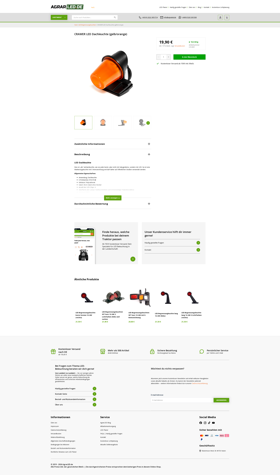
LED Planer (163, 7)
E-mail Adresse (157, 395)
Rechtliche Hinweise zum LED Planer (64, 452)
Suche (115, 17)
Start (75, 25)
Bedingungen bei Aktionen (60, 444)
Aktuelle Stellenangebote (109, 444)
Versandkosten (179, 46)
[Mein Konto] (220, 17)
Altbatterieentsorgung (108, 426)
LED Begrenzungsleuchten (87, 25)
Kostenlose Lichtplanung (220, 7)
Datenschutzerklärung (199, 383)
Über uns (192, 7)
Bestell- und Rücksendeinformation (63, 448)
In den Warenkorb (189, 57)
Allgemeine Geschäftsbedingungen (63, 441)
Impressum (55, 426)
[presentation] (77, 123)
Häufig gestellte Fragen (178, 7)
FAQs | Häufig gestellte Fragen (111, 434)
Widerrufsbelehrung (58, 437)
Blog (199, 7)
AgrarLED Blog (105, 423)
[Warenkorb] (226, 17)
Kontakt (206, 7)
